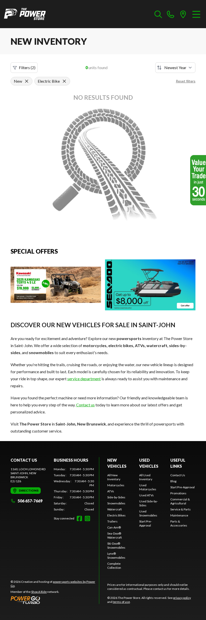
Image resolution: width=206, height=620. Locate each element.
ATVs (110, 491)
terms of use (121, 602)
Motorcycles (115, 485)
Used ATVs (146, 495)
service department (84, 378)
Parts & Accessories (178, 523)
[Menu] (196, 14)
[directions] (183, 14)
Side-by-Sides (116, 497)
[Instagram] (87, 518)
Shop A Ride (39, 592)
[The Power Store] (25, 14)
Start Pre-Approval (145, 523)
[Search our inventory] (158, 14)
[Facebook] (79, 518)
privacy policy (182, 598)
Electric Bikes (116, 515)
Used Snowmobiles (148, 513)
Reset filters (185, 81)
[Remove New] (26, 81)
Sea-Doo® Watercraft (114, 535)
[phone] (170, 14)
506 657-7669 (30, 500)
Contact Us (177, 475)
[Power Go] (55, 600)
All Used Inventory (145, 477)
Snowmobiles (116, 503)
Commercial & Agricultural (180, 501)
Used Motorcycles (147, 487)
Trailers (112, 521)
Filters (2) (27, 67)
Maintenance (179, 515)
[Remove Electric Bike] (64, 81)
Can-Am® (114, 527)
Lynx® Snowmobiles (116, 555)
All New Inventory (113, 477)
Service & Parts (180, 509)
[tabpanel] (74, 489)
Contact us (85, 404)
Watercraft (114, 509)
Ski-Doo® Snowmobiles (116, 545)
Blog (173, 481)
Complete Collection (114, 565)
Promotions (178, 493)
